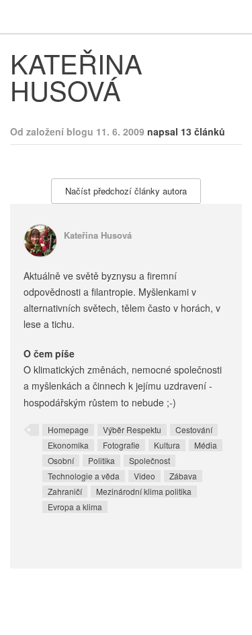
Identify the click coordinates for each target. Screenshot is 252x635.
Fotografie (121, 445)
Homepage (68, 429)
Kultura (167, 445)
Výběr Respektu (132, 429)
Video (144, 475)
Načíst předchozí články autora (126, 190)
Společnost (149, 460)
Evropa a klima (75, 506)
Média (205, 445)
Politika (101, 460)
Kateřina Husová (98, 235)
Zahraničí (65, 491)
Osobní (61, 460)
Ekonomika (68, 445)
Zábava (183, 475)
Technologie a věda (84, 475)
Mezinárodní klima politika (144, 491)
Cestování (193, 429)
